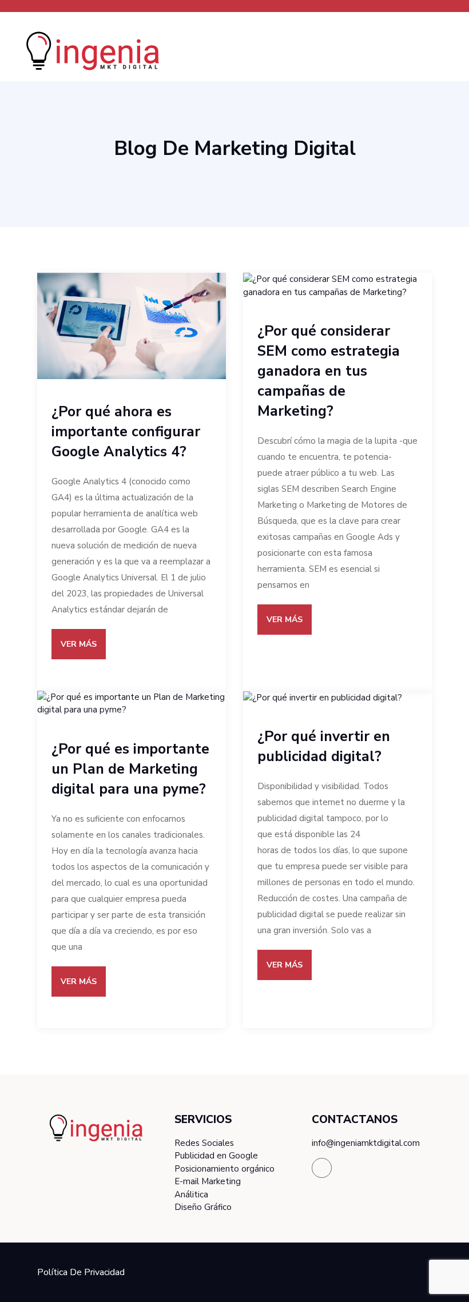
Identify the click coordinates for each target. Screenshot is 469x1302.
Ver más (79, 644)
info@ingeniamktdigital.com (366, 1143)
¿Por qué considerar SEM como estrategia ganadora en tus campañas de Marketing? (328, 371)
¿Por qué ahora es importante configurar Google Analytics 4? (125, 431)
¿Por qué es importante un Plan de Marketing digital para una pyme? (130, 769)
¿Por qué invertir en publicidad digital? (323, 746)
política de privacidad (81, 1272)
